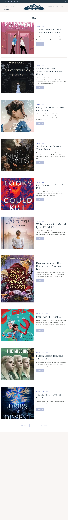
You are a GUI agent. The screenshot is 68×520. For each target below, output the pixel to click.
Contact (63, 6)
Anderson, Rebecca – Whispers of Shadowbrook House (49, 71)
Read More (40, 44)
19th (47, 26)
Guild (12, 6)
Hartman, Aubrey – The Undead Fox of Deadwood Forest (49, 266)
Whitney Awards (7, 9)
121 (41, 425)
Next (46, 425)
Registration (50, 6)
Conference (6, 6)
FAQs (57, 6)
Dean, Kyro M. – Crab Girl (49, 317)
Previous (23, 425)
